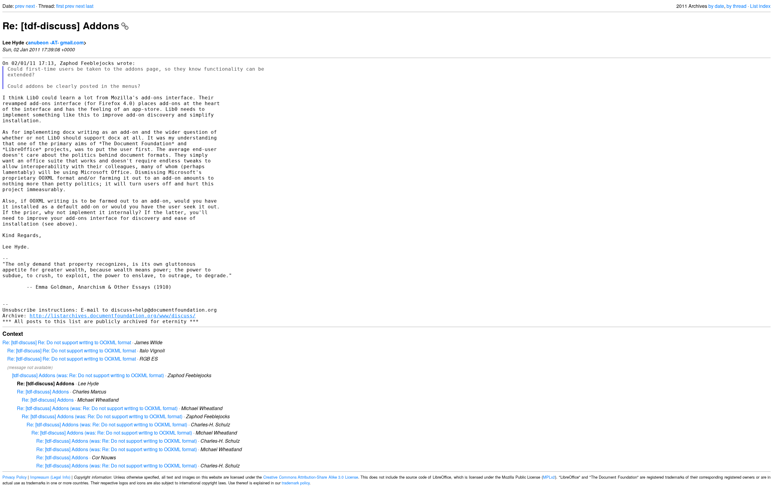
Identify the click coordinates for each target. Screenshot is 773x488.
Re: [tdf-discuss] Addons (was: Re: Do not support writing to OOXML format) (97, 408)
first (60, 5)
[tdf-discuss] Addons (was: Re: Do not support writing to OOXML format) (88, 375)
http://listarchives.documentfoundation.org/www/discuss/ (113, 316)
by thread (736, 5)
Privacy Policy (14, 477)
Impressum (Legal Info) (50, 477)
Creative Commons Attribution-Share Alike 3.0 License (310, 477)
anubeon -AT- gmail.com (56, 42)
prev (19, 5)
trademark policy (296, 483)
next (30, 5)
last (89, 5)
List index (760, 5)
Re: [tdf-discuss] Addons (60, 25)
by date (716, 5)
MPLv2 (549, 477)
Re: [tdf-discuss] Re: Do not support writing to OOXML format (66, 342)
